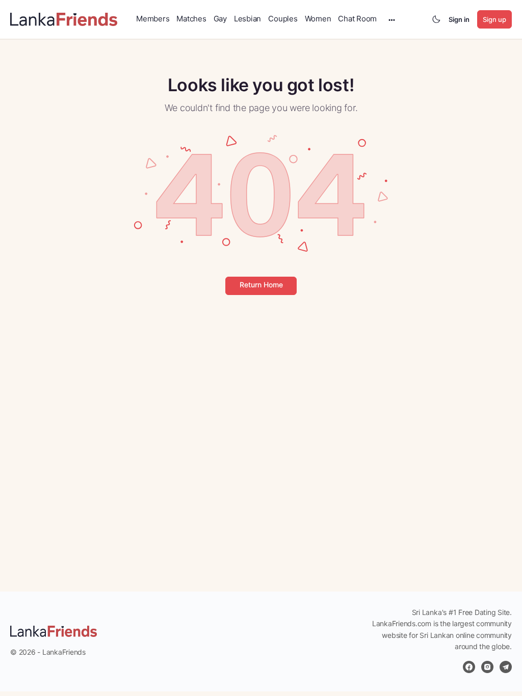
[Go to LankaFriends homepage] (63, 18)
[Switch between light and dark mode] (436, 19)
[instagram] (487, 667)
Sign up (494, 19)
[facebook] (469, 667)
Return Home (261, 284)
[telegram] (506, 667)
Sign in (459, 19)
